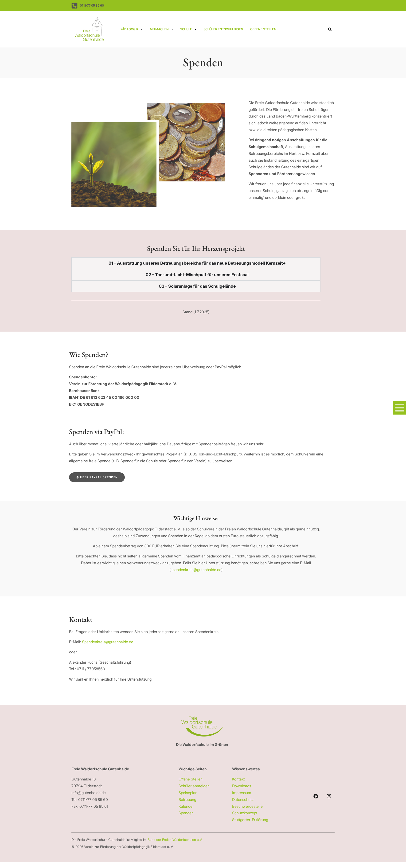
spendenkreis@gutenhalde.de (196, 569)
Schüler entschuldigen (223, 29)
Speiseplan (188, 792)
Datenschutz (243, 799)
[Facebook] (315, 796)
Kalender (186, 806)
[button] (330, 29)
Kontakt (238, 779)
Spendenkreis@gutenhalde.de (107, 641)
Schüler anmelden (194, 786)
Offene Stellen (263, 29)
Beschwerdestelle (247, 806)
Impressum (241, 792)
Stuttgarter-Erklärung (250, 819)
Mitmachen (159, 29)
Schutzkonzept (244, 813)
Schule (186, 29)
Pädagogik (129, 29)
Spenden (186, 813)
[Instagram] (329, 796)
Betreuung (187, 799)
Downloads (241, 786)
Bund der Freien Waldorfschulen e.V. (175, 840)
